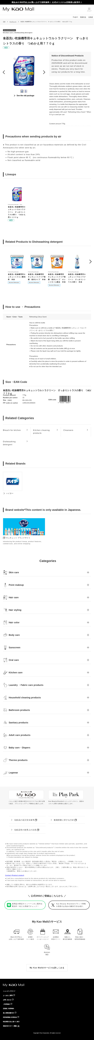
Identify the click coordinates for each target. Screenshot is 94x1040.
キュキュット (13, 21)
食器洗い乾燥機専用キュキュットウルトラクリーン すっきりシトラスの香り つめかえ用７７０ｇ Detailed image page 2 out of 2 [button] (25, 91)
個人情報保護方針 (8, 1013)
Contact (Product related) (14, 875)
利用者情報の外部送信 (10, 1017)
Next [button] (44, 72)
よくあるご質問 (8, 995)
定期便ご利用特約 (8, 1008)
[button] (90, 261)
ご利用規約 (6, 1004)
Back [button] (3, 72)
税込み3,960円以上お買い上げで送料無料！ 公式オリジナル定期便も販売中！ (47, 2)
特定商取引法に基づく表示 (11, 1021)
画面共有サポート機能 (10, 1026)
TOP (4, 21)
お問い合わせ (7, 1000)
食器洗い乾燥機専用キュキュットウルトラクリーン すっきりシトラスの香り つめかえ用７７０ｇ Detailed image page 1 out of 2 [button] (22, 91)
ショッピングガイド (9, 991)
